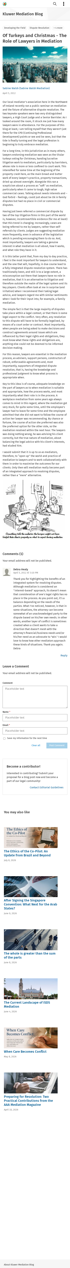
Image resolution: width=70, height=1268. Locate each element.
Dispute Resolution (39, 28)
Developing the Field (14, 28)
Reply (64, 655)
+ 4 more (58, 28)
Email (6, 725)
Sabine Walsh (11, 88)
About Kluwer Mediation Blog (19, 1264)
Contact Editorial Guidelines (46, 787)
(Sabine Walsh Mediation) (34, 88)
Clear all (36, 745)
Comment (8, 683)
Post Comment (56, 745)
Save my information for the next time (27, 738)
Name (6, 712)
